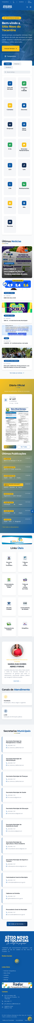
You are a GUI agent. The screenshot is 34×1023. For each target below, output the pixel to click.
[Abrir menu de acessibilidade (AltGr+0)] (32, 511)
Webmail (5, 979)
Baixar (11, 447)
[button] (30, 1019)
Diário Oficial (6, 973)
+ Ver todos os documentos (10, 527)
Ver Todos (24, 447)
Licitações (6, 975)
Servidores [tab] (8, 67)
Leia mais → (17, 681)
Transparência (5, 2)
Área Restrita (29, 2)
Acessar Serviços (9, 48)
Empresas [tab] (16, 64)
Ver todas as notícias (16, 373)
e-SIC (13, 2)
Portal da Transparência (9, 971)
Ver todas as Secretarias (16, 924)
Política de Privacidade (8, 1020)
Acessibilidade (19, 1020)
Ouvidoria (21, 2)
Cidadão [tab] (8, 64)
